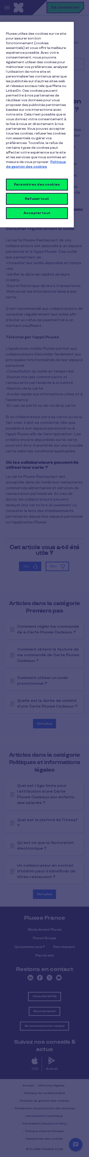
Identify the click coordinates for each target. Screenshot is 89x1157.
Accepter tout (36, 213)
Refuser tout (37, 199)
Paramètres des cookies (37, 184)
